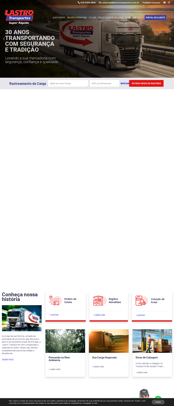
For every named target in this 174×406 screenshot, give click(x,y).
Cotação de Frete (134, 17)
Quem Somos (59, 17)
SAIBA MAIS (8, 359)
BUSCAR (125, 83)
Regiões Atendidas (77, 17)
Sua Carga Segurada (104, 357)
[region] (87, 39)
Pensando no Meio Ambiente (59, 359)
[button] (4, 39)
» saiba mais (54, 369)
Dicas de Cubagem (147, 357)
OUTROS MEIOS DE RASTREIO (146, 83)
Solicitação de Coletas (110, 17)
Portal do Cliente (155, 17)
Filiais (92, 17)
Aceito (158, 402)
